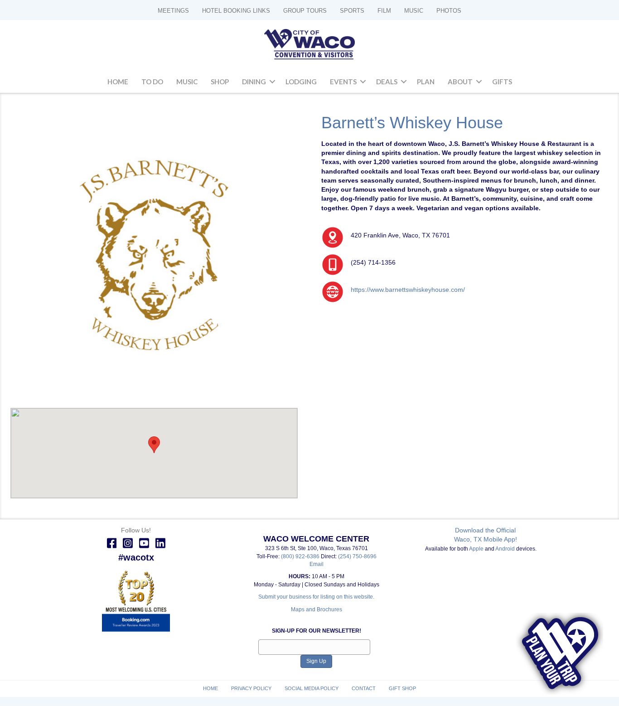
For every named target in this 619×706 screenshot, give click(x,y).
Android (505, 549)
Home (117, 81)
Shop (220, 81)
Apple (476, 549)
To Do (152, 81)
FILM (384, 10)
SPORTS (352, 10)
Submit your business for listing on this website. (316, 597)
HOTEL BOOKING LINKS (236, 10)
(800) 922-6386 (301, 556)
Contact (364, 688)
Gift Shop (402, 688)
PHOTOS (448, 10)
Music (187, 81)
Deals (386, 81)
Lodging (301, 81)
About (460, 81)
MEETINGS (173, 10)
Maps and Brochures (316, 609)
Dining (254, 81)
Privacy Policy (251, 688)
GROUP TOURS (305, 10)
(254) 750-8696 (357, 556)
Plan (426, 81)
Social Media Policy (312, 688)
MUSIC (413, 10)
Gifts (502, 81)
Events (343, 81)
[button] (272, 82)
